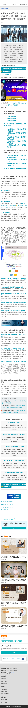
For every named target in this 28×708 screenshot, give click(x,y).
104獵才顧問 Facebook (7, 504)
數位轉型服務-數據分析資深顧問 (14, 472)
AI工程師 (5, 205)
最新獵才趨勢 (4, 691)
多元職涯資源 (4, 683)
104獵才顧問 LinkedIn (7, 507)
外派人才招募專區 (5, 693)
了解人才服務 (4, 681)
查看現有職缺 (4, 679)
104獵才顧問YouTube (6, 510)
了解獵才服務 (4, 689)
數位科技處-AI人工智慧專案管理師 (14, 460)
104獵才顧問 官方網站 (7, 501)
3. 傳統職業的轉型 (11, 120)
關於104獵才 (4, 700)
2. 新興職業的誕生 (11, 118)
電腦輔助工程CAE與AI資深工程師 (14, 446)
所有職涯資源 (4, 8)
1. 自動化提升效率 (11, 116)
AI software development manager (14, 434)
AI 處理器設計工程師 (14, 422)
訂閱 (14, 652)
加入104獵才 (4, 702)
